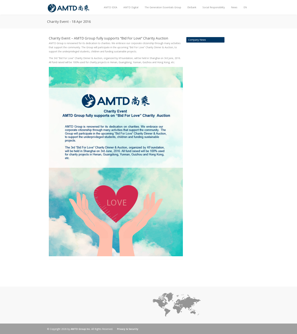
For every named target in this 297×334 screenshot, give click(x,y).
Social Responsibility (213, 7)
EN (245, 7)
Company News (197, 39)
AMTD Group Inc (80, 329)
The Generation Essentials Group (163, 7)
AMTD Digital (130, 7)
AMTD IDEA (110, 7)
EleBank (191, 7)
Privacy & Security (127, 329)
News (232, 4)
